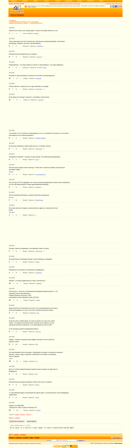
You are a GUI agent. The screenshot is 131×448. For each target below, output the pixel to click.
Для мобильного (53, 3)
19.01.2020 (11, 83)
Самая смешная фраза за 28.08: (20, 425)
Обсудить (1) (26, 67)
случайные (23, 434)
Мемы (36, 1)
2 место (17, 414)
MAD (36, 344)
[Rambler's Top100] (57, 446)
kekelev (38, 300)
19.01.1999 (11, 402)
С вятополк (40, 100)
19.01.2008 (11, 277)
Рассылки (60, 3)
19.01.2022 (11, 62)
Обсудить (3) (26, 313)
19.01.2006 (11, 305)
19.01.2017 (11, 143)
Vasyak (37, 397)
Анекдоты (14, 1)
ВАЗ (38, 313)
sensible (37, 262)
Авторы (79, 1)
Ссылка (24, 33)
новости (39, 443)
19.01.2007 (11, 288)
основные (16, 434)
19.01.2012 (11, 205)
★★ (44, 89)
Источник (39, 67)
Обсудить (25, 78)
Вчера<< (11, 418)
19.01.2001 (11, 379)
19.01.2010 (11, 256)
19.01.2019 (11, 94)
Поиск (101, 1)
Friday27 (36, 33)
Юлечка (37, 385)
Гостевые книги (76, 3)
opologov (39, 57)
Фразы (47, 1)
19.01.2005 (11, 318)
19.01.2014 (11, 179)
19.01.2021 (11, 72)
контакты (21, 443)
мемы (31, 437)
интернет (11, 197)
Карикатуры (68, 1)
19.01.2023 (11, 51)
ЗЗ (36, 361)
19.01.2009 (11, 267)
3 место (22, 414)
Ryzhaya (38, 410)
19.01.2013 (11, 192)
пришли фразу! (116, 437)
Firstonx (44, 67)
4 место (28, 414)
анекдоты (19, 437)
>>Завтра (17, 418)
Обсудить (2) (26, 46)
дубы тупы (38, 331)
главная (11, 437)
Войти (113, 3)
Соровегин (39, 283)
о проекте (26, 443)
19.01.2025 (11, 27)
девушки (11, 171)
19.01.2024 (11, 38)
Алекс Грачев (38, 89)
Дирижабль (40, 46)
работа (11, 358)
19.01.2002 (11, 366)
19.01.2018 (11, 130)
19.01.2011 (11, 245)
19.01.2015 (11, 164)
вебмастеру (33, 443)
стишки (36, 437)
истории (25, 437)
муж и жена (12, 212)
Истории (24, 1)
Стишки (57, 1)
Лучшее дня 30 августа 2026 (16, 3)
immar (36, 159)
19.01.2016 (11, 154)
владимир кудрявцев (40, 138)
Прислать (90, 1)
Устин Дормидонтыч (40, 174)
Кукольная (38, 78)
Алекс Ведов (38, 272)
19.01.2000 (11, 390)
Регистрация (119, 3)
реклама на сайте (13, 443)
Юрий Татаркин (39, 200)
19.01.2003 (11, 349)
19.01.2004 (11, 336)
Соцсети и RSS (68, 3)
